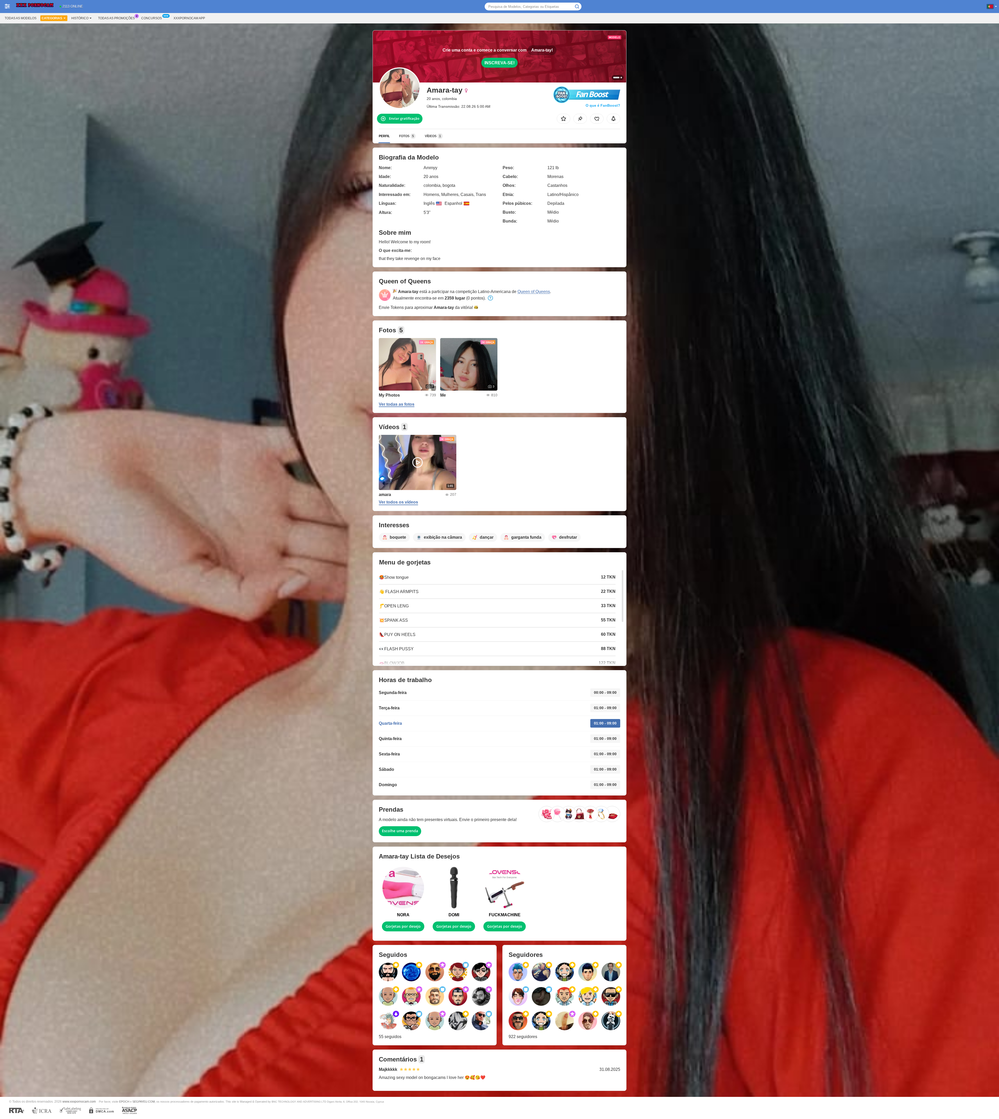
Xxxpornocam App (189, 18)
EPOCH (124, 1101)
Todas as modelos (20, 18)
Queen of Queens (533, 291)
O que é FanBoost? (603, 105)
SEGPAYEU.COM (143, 1101)
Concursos (151, 18)
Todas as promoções (116, 18)
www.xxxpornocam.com (79, 1101)
